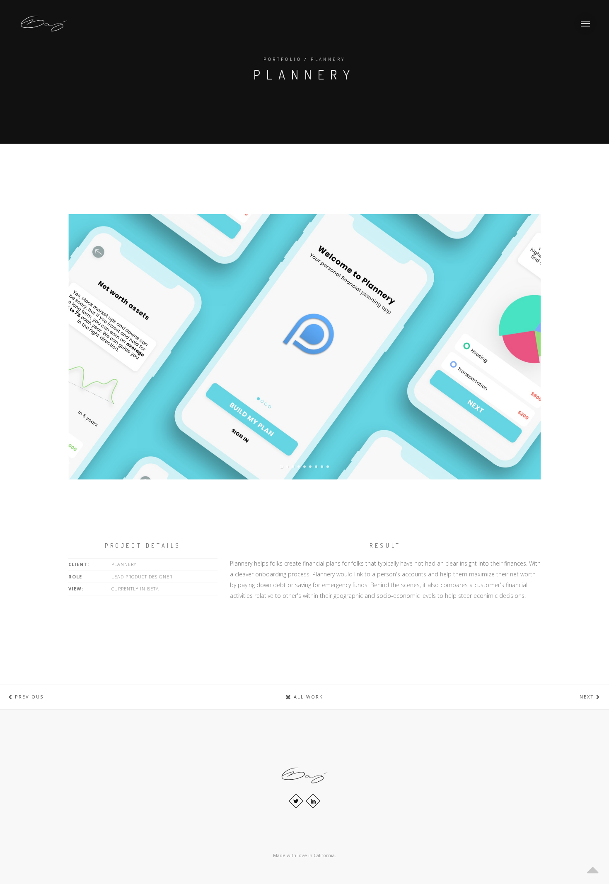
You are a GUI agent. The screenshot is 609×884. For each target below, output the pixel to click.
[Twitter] (296, 801)
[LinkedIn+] (313, 801)
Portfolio (282, 59)
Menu (585, 23)
